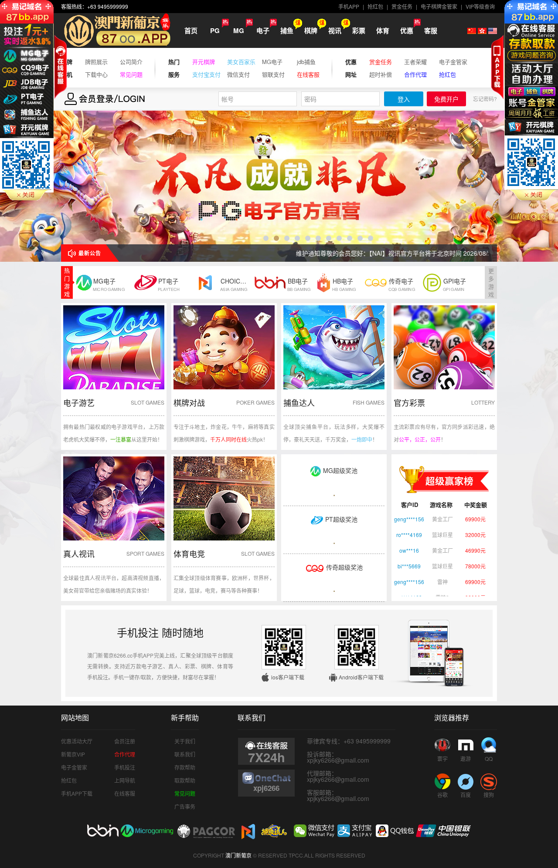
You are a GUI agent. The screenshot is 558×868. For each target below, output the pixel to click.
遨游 (465, 758)
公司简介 (131, 62)
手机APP (348, 6)
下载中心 (96, 74)
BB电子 (299, 284)
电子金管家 (453, 62)
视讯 (334, 30)
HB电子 (344, 284)
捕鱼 (286, 30)
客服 (430, 30)
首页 (190, 30)
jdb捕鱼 (306, 62)
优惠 (406, 30)
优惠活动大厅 (76, 741)
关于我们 (184, 741)
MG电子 (272, 62)
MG (238, 30)
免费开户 (446, 99)
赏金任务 (401, 6)
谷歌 (442, 794)
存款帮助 (184, 767)
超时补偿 (380, 74)
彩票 (358, 30)
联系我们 (184, 754)
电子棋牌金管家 (439, 6)
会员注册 (124, 741)
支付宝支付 (206, 74)
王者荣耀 (415, 62)
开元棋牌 (203, 62)
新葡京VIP (73, 754)
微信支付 (238, 74)
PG (215, 30)
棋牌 (310, 30)
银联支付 (273, 74)
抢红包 (375, 6)
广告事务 (184, 806)
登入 (404, 99)
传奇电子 (401, 284)
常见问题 (131, 74)
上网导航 (124, 780)
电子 (262, 30)
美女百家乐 (241, 62)
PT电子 (169, 284)
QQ (489, 758)
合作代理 (415, 74)
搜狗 (488, 794)
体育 (382, 30)
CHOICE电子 (234, 284)
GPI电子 (454, 284)
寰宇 (442, 758)
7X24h (266, 756)
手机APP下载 (76, 793)
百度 (465, 794)
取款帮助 (184, 780)
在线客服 (308, 74)
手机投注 (124, 767)
